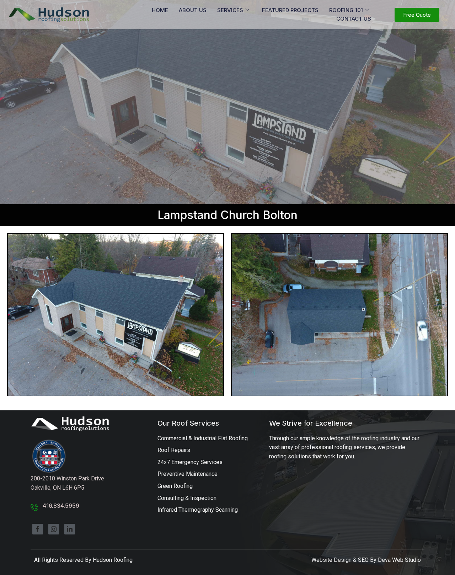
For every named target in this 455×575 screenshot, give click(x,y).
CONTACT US (353, 18)
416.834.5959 (61, 505)
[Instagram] (53, 529)
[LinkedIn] (69, 529)
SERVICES (230, 10)
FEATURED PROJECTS (290, 10)
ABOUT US (193, 10)
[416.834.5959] (34, 507)
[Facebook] (37, 529)
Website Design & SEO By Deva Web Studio (366, 560)
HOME (160, 10)
